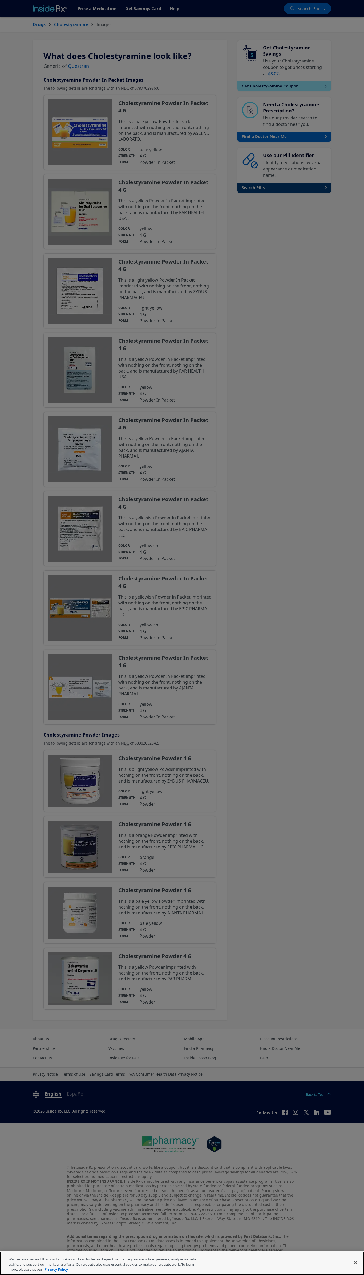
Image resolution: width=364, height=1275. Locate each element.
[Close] (355, 1262)
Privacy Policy (56, 1269)
